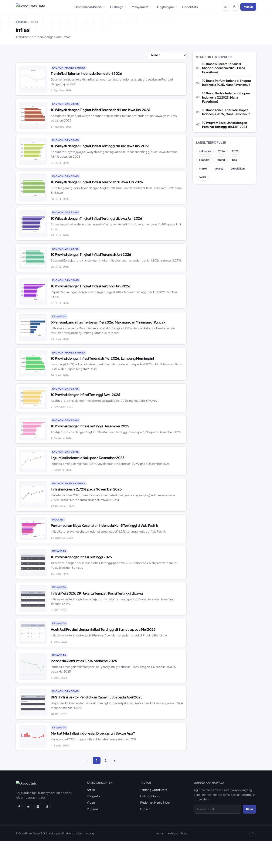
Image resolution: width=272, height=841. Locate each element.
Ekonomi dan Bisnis (88, 7)
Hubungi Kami (149, 796)
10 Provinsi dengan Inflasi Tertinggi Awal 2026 (85, 394)
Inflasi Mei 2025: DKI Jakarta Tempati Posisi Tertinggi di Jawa (97, 593)
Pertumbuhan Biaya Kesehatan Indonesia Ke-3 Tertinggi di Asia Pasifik (104, 525)
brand (221, 159)
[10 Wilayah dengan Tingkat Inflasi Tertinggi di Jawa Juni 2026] (33, 223)
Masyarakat (140, 7)
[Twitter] (28, 806)
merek (203, 168)
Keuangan (59, 316)
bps (234, 159)
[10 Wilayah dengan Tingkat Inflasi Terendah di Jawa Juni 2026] (33, 187)
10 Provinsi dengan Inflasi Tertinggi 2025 (81, 557)
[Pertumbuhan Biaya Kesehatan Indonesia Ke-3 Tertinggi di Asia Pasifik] (33, 528)
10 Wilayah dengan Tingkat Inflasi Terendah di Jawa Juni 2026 (97, 182)
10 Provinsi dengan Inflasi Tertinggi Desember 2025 (90, 426)
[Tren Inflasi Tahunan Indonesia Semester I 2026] (33, 79)
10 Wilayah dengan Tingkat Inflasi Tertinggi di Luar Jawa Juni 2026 (100, 146)
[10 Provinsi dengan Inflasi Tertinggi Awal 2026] (33, 398)
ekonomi (204, 159)
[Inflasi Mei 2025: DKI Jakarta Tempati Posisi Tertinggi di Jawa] (33, 598)
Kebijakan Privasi (178, 833)
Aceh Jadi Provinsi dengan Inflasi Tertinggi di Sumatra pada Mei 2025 (103, 629)
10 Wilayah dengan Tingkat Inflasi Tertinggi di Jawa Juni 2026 (96, 218)
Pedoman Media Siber (155, 802)
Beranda (21, 21)
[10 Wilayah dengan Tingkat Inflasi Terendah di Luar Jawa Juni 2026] (33, 115)
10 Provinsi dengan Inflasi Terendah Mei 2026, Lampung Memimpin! (102, 358)
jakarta (219, 168)
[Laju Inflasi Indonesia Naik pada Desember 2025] (33, 461)
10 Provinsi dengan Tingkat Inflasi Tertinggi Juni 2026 (90, 286)
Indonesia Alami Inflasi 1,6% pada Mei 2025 (84, 661)
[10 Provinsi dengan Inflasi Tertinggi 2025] (33, 562)
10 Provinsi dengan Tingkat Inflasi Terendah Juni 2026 (91, 254)
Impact (145, 809)
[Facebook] (19, 806)
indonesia (205, 151)
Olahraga (116, 7)
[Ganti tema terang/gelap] (235, 7)
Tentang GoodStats (153, 790)
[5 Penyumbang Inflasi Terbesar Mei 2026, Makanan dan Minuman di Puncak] (33, 327)
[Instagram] (37, 806)
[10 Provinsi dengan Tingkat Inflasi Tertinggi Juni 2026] (33, 291)
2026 (221, 151)
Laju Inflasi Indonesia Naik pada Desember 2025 (88, 457)
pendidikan (238, 168)
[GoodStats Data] (30, 6)
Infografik (93, 796)
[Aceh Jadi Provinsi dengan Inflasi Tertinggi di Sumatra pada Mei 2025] (33, 632)
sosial (202, 177)
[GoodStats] (26, 784)
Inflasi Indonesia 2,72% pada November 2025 (86, 489)
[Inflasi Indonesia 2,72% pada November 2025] (33, 494)
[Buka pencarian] (225, 7)
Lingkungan (165, 7)
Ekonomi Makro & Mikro (68, 67)
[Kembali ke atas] (252, 833)
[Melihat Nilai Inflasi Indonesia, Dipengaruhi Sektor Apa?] (33, 736)
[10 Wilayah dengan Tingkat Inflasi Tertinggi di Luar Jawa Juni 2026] (33, 151)
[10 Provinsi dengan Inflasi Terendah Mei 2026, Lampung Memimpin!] (33, 364)
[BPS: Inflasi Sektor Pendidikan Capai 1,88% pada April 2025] (33, 702)
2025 (235, 151)
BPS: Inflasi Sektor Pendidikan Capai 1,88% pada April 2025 (97, 697)
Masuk (248, 6)
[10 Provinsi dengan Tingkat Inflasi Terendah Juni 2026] (33, 258)
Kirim (249, 809)
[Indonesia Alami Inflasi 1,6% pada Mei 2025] (33, 666)
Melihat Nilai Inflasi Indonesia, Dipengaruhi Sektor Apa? (93, 733)
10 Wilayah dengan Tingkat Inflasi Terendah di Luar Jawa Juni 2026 (100, 109)
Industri (57, 519)
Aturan (160, 833)
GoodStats (190, 7)
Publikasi (93, 809)
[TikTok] (47, 806)
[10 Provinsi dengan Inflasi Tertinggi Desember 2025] (33, 429)
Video (91, 802)
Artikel (91, 790)
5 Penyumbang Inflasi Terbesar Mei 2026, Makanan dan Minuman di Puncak (108, 322)
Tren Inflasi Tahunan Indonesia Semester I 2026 (86, 73)
